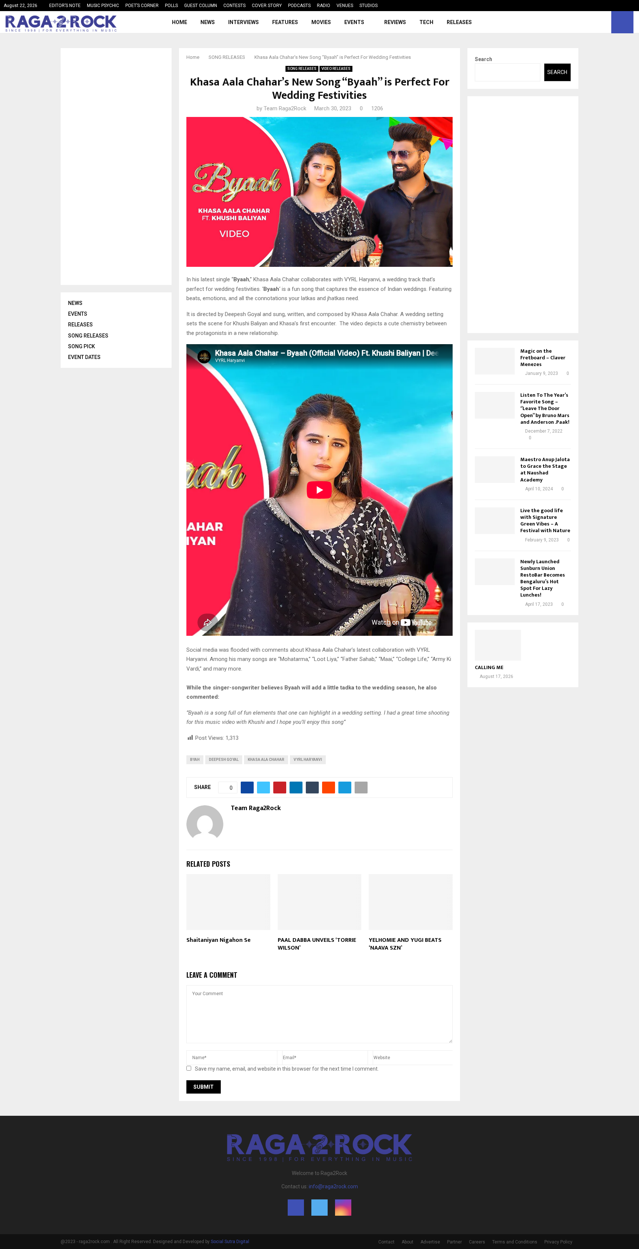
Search (483, 59)
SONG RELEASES (302, 69)
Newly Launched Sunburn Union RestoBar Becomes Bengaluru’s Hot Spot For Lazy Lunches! (542, 578)
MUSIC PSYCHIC (103, 5)
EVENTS (354, 22)
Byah (195, 760)
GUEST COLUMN (200, 5)
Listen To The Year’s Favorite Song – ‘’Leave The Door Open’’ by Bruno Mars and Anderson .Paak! (544, 408)
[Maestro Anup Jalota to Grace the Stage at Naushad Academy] (495, 469)
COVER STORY (267, 5)
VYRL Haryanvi (308, 760)
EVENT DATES (84, 357)
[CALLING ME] (498, 645)
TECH (426, 22)
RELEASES (459, 22)
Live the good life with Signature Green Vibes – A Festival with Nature (545, 520)
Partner (454, 1242)
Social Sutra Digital (230, 1241)
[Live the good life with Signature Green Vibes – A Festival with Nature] (495, 520)
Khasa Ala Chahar (266, 760)
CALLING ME (489, 667)
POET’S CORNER (142, 5)
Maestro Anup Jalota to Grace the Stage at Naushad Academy (545, 469)
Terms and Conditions (514, 1242)
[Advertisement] (123, 167)
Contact (386, 1242)
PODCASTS (299, 5)
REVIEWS (395, 22)
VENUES (345, 5)
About (407, 1242)
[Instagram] (603, 22)
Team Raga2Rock (285, 108)
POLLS (171, 5)
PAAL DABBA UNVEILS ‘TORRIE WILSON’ (317, 944)
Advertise (430, 1242)
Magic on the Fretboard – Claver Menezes (542, 358)
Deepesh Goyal (224, 760)
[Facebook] (587, 22)
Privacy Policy (558, 1242)
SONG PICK (81, 346)
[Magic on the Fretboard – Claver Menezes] (495, 361)
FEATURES (285, 22)
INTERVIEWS (243, 22)
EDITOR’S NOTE (65, 5)
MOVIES (321, 22)
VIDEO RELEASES (336, 69)
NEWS (207, 22)
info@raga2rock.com (333, 1186)
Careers (477, 1242)
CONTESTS (234, 5)
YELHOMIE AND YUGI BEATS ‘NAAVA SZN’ (405, 944)
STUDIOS (368, 5)
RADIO (323, 5)
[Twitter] (595, 22)
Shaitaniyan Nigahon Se (218, 940)
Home (179, 22)
